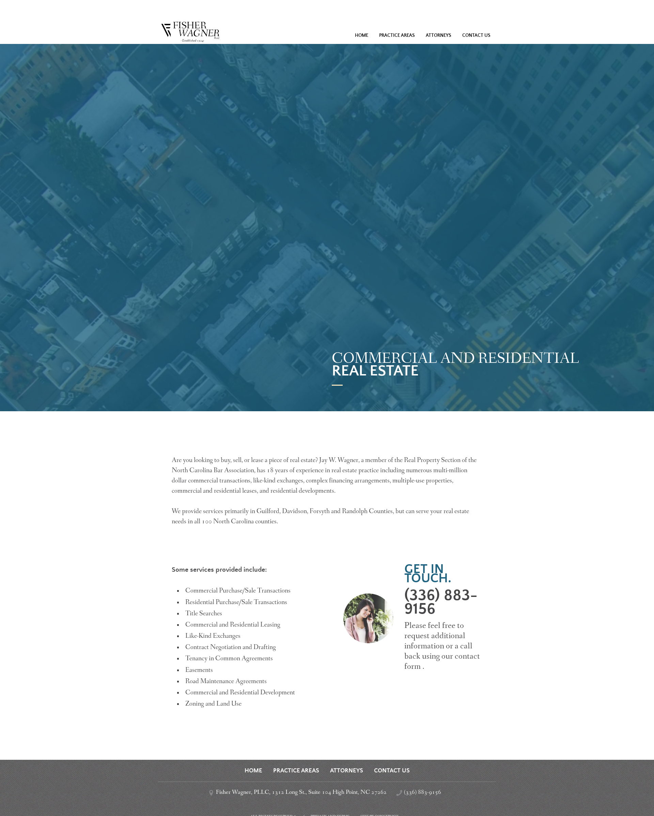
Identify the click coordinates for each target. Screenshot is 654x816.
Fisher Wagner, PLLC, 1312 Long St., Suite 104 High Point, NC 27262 (301, 793)
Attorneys (438, 35)
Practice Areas (397, 35)
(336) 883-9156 (441, 602)
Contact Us (476, 35)
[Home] (327, 24)
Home (361, 35)
